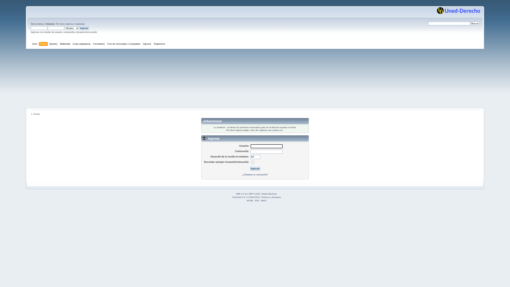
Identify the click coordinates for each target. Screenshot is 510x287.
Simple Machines (269, 194)
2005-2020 (254, 197)
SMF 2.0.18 (241, 194)
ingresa (69, 24)
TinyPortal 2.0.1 (239, 197)
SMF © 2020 (254, 194)
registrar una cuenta (269, 130)
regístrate (80, 24)
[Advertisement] (255, 79)
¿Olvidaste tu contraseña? (255, 174)
